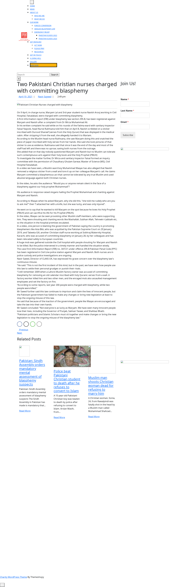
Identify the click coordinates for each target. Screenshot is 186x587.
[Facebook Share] (19, 324)
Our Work (34, 22)
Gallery (33, 61)
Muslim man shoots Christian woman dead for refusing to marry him (101, 385)
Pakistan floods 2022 (48, 35)
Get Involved (35, 42)
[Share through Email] (39, 324)
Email (125, 122)
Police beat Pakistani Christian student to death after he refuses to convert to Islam (67, 381)
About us (34, 12)
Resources (39, 52)
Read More (25, 410)
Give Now (34, 65)
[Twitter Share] (26, 324)
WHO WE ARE (39, 16)
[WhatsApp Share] (32, 324)
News (32, 9)
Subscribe (128, 135)
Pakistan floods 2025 (48, 39)
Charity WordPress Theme (13, 577)
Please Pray (39, 48)
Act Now (38, 45)
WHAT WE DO (39, 19)
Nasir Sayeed (44, 96)
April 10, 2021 (25, 96)
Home (32, 6)
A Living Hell (35, 58)
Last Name (127, 110)
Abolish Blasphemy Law (44, 29)
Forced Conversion (42, 25)
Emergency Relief (42, 32)
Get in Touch (35, 55)
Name (125, 99)
